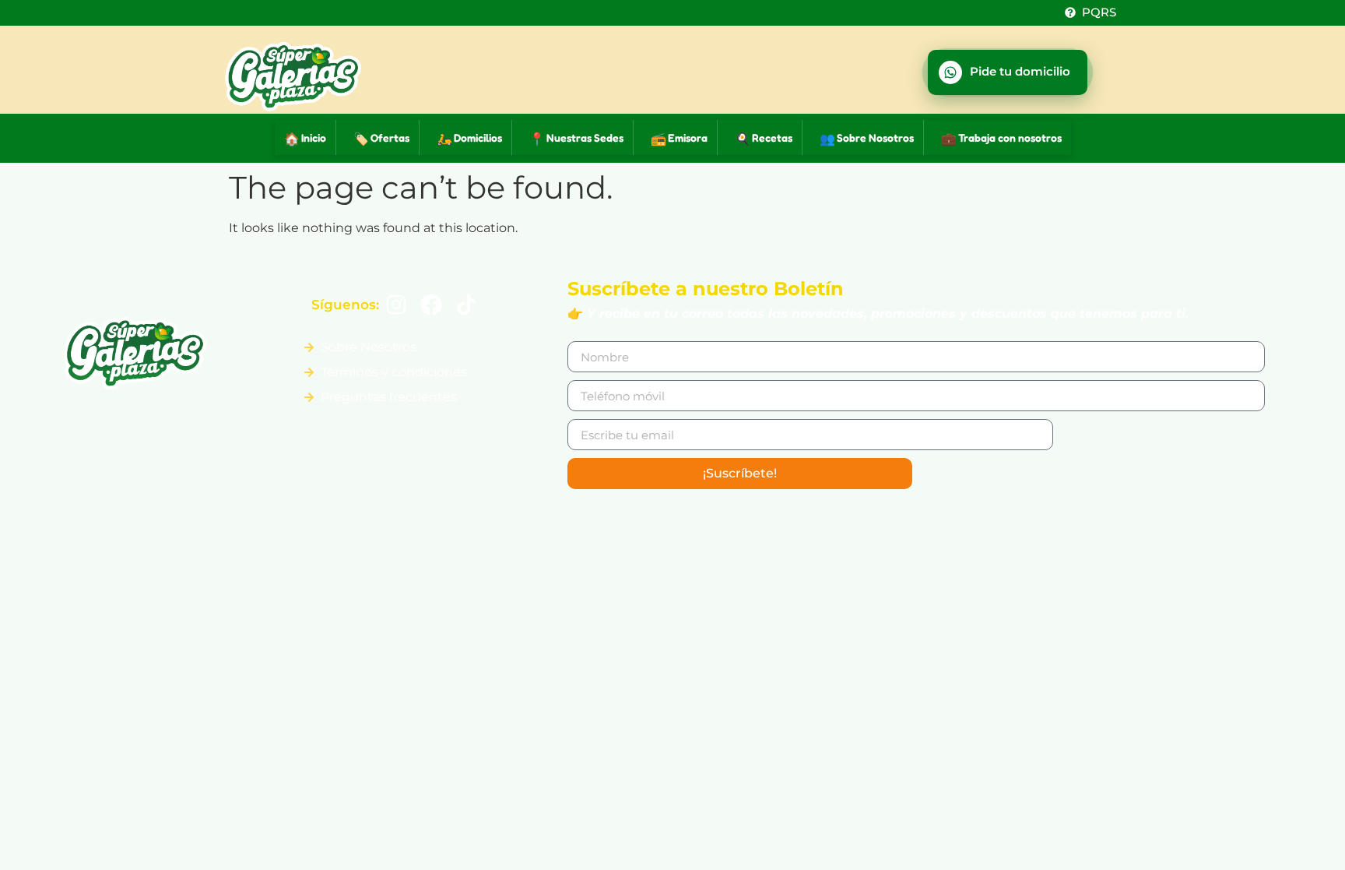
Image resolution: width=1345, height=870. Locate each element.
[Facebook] (430, 304)
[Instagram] (396, 304)
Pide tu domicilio (1020, 71)
